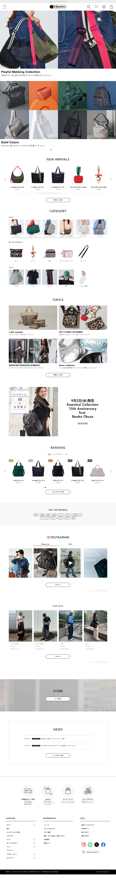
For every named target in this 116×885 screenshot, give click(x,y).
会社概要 (46, 839)
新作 (8, 828)
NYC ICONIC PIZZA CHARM (78, 187)
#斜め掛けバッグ (77, 515)
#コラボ (67, 518)
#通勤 (54, 515)
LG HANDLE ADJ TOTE (17, 187)
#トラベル (61, 515)
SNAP (70, 544)
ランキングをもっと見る (58, 492)
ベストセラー (10, 836)
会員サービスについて (87, 825)
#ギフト (68, 515)
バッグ (49, 454)
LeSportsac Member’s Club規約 (19, 871)
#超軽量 (42, 515)
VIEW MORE (83, 423)
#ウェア (60, 518)
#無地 (48, 515)
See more (58, 584)
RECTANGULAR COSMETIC (98, 187)
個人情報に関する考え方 (34, 871)
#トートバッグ (45, 518)
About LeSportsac (49, 828)
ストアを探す (58, 699)
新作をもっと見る (58, 200)
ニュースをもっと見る (58, 755)
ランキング (10, 850)
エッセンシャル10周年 (13, 832)
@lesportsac (46, 544)
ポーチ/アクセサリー (58, 454)
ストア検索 (47, 832)
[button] (4, 113)
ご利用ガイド (85, 828)
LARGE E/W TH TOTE (97, 480)
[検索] (88, 6)
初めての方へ (85, 832)
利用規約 (8, 871)
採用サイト (47, 843)
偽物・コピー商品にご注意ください (54, 836)
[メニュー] (4, 6)
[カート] (111, 6)
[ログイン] (104, 6)
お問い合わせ (85, 836)
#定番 (35, 515)
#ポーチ (53, 518)
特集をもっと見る (58, 375)
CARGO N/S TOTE (18, 480)
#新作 (73, 518)
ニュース (46, 825)
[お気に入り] (96, 6)
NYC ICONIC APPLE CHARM (58, 187)
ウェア (66, 454)
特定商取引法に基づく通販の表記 (50, 871)
